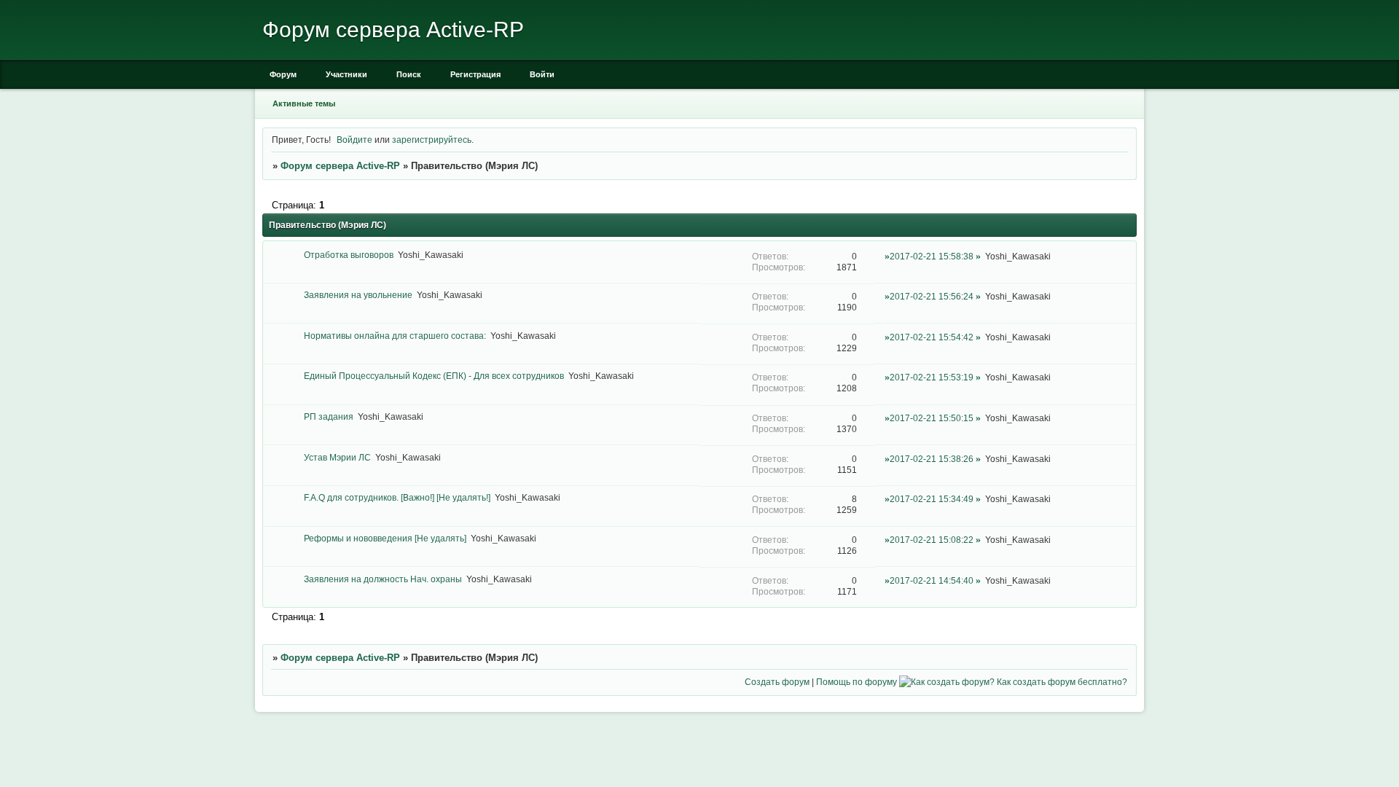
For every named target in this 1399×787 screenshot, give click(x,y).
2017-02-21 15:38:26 (931, 458)
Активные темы (304, 103)
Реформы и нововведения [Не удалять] (385, 538)
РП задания (328, 416)
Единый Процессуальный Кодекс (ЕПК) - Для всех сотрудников (434, 375)
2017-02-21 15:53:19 (931, 377)
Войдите (354, 139)
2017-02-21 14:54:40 (931, 580)
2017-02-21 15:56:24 (931, 296)
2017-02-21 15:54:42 (931, 337)
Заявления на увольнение (358, 294)
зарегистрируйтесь (431, 139)
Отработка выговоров (348, 254)
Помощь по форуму (856, 681)
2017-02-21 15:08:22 (931, 539)
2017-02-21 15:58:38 (931, 256)
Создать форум (777, 681)
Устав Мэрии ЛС (337, 457)
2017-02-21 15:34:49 (931, 499)
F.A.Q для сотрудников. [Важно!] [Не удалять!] (397, 497)
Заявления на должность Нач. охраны (383, 579)
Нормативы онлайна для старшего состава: (395, 335)
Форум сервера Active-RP (340, 165)
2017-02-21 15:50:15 (931, 418)
